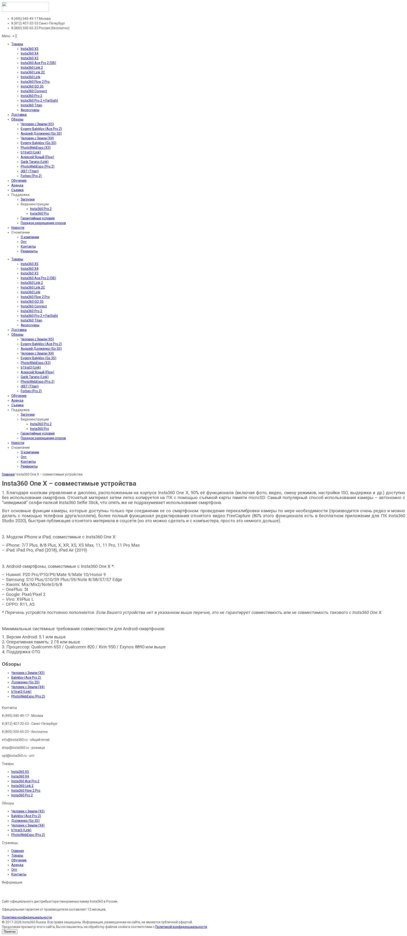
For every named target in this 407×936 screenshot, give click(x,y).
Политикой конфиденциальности (181, 927)
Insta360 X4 (29, 268)
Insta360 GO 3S (32, 301)
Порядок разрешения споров (43, 438)
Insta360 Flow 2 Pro (35, 297)
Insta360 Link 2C (33, 287)
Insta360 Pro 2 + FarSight (39, 316)
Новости (17, 443)
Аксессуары (30, 325)
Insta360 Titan (31, 320)
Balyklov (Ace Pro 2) (26, 677)
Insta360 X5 (29, 264)
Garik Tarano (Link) (35, 377)
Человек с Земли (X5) (37, 339)
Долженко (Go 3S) (25, 682)
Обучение (19, 396)
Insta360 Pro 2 (31, 311)
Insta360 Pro (39, 429)
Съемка (17, 405)
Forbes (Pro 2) (31, 391)
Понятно (10, 931)
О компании (30, 452)
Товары (17, 259)
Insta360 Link (30, 292)
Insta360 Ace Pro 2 (25, 781)
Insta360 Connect (34, 306)
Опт (24, 457)
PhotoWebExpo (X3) (36, 363)
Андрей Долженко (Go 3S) (41, 349)
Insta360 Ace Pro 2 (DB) (38, 278)
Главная (8, 474)
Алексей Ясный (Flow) (37, 372)
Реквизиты (29, 466)
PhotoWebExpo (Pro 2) (37, 381)
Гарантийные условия (38, 433)
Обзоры (17, 334)
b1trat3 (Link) (31, 367)
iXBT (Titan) (30, 386)
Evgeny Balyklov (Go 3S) (38, 358)
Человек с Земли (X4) (37, 353)
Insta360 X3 (29, 273)
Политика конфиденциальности (27, 917)
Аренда (17, 400)
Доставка (19, 330)
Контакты (28, 462)
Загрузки (28, 414)
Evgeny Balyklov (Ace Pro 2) (41, 344)
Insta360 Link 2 (32, 283)
